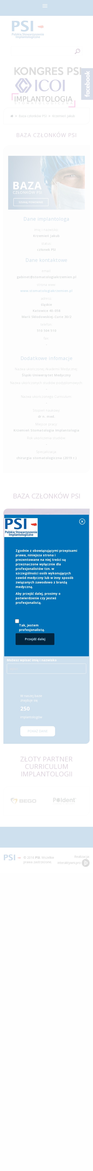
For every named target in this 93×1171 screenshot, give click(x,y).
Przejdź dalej (35, 639)
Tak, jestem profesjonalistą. (32, 627)
